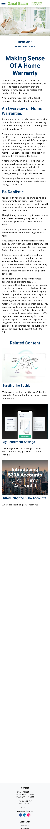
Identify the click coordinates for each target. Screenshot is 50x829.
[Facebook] (20, 815)
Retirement (25, 826)
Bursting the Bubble (16, 385)
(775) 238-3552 (28, 794)
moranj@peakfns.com (25, 811)
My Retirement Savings (18, 442)
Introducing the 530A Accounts (24, 498)
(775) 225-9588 (27, 792)
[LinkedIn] (24, 815)
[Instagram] (28, 815)
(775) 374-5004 (28, 797)
